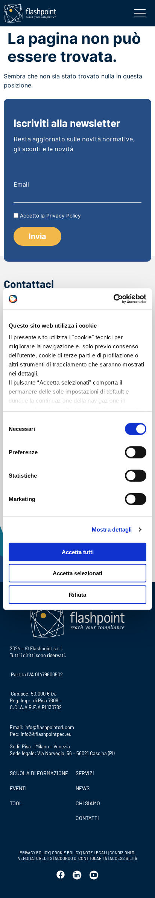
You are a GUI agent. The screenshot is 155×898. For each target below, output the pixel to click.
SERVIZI (85, 773)
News (83, 788)
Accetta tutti (78, 552)
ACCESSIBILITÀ (123, 858)
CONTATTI (87, 818)
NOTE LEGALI (95, 852)
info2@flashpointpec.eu (46, 734)
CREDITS (44, 858)
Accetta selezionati (77, 573)
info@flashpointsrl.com (49, 727)
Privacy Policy (63, 216)
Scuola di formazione (39, 773)
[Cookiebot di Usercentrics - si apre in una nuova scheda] (113, 299)
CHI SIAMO (88, 803)
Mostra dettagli (112, 529)
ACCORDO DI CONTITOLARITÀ (81, 858)
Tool (16, 803)
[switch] (135, 452)
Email (21, 184)
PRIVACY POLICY (35, 852)
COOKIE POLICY (66, 852)
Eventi (18, 788)
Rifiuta (77, 594)
